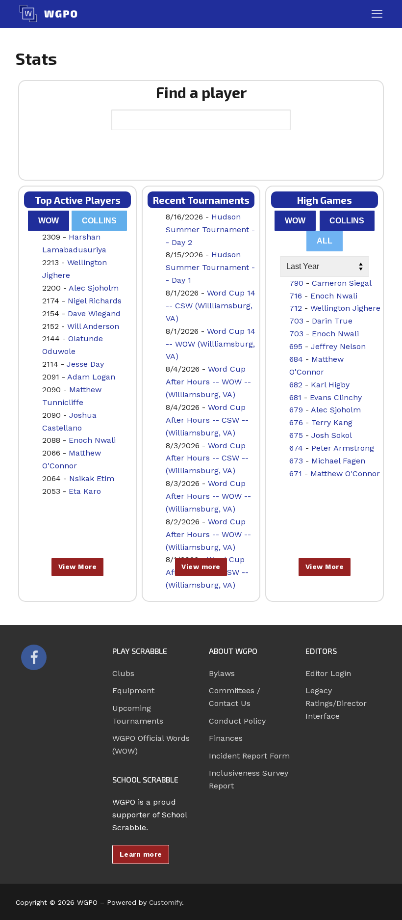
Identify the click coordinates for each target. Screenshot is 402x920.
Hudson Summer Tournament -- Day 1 (210, 267)
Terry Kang (331, 422)
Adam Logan (91, 376)
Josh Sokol (331, 435)
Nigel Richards (95, 300)
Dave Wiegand (94, 313)
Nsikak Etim (91, 478)
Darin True (332, 320)
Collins (99, 220)
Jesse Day (85, 364)
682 (295, 384)
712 (295, 308)
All (324, 241)
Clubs (123, 673)
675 (296, 435)
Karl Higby (330, 384)
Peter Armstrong (342, 448)
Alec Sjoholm (94, 288)
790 (296, 283)
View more (201, 566)
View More (77, 566)
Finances (226, 738)
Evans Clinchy (336, 397)
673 (296, 460)
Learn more (141, 854)
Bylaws (222, 673)
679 (296, 409)
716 (295, 295)
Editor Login (328, 673)
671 (295, 473)
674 (296, 448)
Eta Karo (85, 491)
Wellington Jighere (345, 308)
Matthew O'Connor (345, 473)
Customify (165, 902)
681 (295, 397)
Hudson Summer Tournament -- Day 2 (210, 229)
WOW (48, 220)
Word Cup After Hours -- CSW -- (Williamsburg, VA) (207, 420)
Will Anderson (93, 326)
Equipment (133, 690)
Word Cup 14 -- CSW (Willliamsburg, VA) (210, 305)
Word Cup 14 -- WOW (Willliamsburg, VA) (210, 343)
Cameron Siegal (342, 283)
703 (296, 320)
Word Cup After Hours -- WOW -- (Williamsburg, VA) (208, 381)
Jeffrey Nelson (338, 346)
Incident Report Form (249, 755)
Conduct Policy (237, 721)
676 (296, 422)
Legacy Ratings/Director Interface (336, 703)
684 (296, 359)
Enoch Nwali (92, 440)
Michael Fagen (338, 460)
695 (295, 346)
